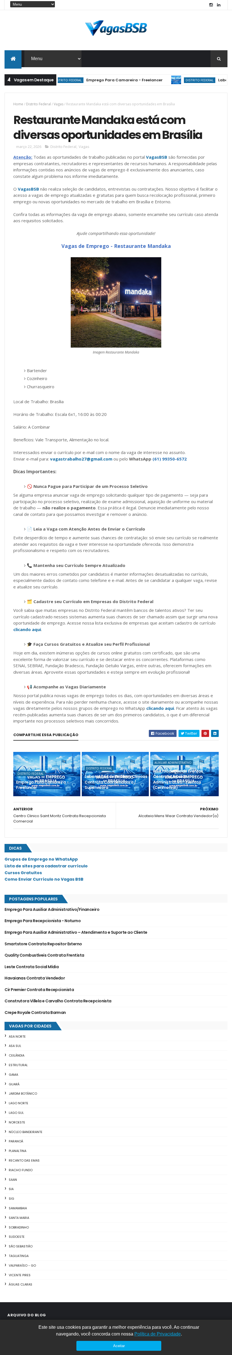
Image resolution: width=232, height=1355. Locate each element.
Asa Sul (15, 1046)
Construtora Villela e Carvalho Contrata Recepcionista (58, 1001)
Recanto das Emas (24, 1160)
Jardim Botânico (23, 1093)
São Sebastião (21, 1246)
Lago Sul (16, 1112)
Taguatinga (19, 1256)
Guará (14, 1084)
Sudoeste (17, 1236)
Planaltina (17, 1151)
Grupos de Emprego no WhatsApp (41, 859)
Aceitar (119, 1346)
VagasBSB (156, 157)
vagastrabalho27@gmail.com (81, 459)
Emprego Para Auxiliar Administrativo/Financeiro (52, 909)
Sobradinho (19, 1227)
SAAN (13, 1179)
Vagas (58, 104)
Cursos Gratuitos (23, 873)
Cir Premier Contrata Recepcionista (39, 989)
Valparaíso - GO (22, 1265)
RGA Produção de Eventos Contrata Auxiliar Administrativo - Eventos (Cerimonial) (178, 779)
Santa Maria (19, 1218)
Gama (13, 1074)
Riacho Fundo (21, 1170)
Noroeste (17, 1122)
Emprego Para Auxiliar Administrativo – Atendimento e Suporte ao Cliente (76, 932)
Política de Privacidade (157, 1334)
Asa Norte (17, 1036)
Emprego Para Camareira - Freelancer (110, 80)
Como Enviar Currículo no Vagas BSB (44, 879)
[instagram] (211, 5)
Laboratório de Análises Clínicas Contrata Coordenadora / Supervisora (116, 782)
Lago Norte (18, 1103)
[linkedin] (219, 5)
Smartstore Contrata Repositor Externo (43, 944)
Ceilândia (16, 1055)
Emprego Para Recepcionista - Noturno (43, 921)
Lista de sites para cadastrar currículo (46, 866)
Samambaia (18, 1208)
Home (18, 104)
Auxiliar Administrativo (173, 763)
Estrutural (18, 1065)
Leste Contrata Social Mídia (32, 967)
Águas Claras (20, 1284)
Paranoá (16, 1141)
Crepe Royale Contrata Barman (35, 1012)
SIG (11, 1198)
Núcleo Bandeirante (25, 1132)
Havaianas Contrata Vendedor (35, 978)
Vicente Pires (20, 1275)
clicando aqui (27, 629)
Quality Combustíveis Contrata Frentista (44, 955)
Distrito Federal (185, 80)
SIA (11, 1189)
